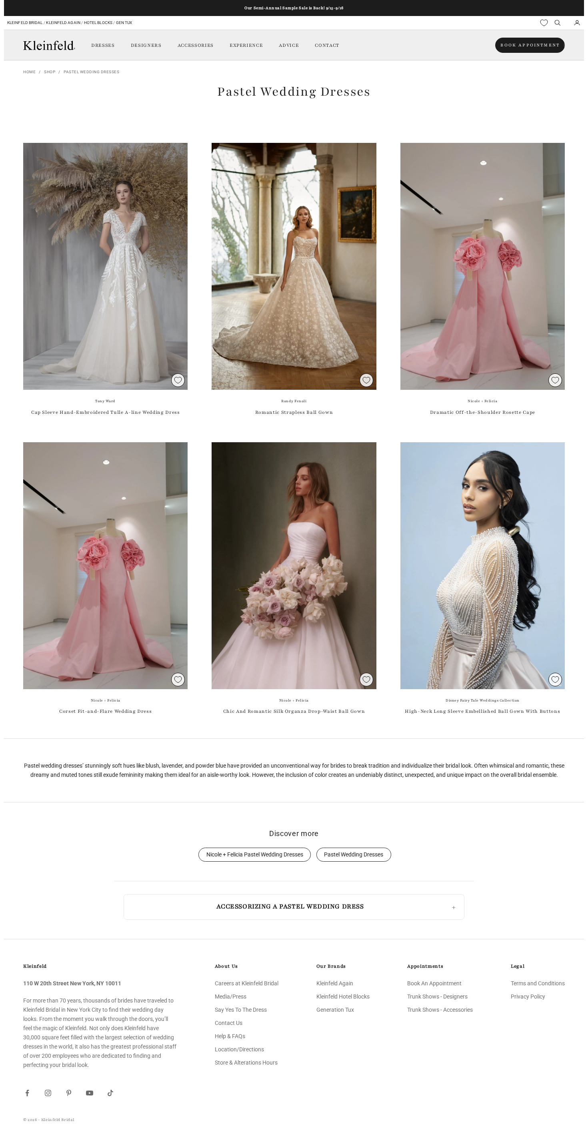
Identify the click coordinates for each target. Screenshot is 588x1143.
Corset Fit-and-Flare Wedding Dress (105, 711)
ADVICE (289, 45)
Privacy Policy (528, 996)
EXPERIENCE (246, 45)
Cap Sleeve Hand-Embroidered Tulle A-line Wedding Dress (105, 412)
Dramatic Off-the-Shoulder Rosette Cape (482, 412)
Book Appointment (530, 45)
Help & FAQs (230, 1036)
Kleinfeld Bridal (25, 22)
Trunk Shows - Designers (437, 996)
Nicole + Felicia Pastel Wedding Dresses (254, 854)
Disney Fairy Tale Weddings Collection (483, 700)
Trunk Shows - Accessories (440, 1010)
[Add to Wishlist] (178, 380)
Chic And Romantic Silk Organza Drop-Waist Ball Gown (294, 711)
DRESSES (103, 45)
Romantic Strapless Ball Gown (294, 412)
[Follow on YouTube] (90, 1093)
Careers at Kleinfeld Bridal (246, 983)
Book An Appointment (434, 983)
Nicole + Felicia (482, 401)
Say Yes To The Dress (241, 1010)
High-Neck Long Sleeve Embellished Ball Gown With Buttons (482, 711)
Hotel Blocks (98, 22)
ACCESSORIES (196, 45)
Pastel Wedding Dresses (91, 72)
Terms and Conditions (538, 983)
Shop (49, 72)
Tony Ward (105, 401)
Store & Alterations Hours (246, 1062)
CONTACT (327, 45)
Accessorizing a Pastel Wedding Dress (290, 906)
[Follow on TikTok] (110, 1093)
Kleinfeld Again (63, 22)
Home (29, 72)
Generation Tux (335, 1010)
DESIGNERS (146, 45)
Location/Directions (239, 1049)
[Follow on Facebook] (27, 1093)
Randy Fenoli (293, 401)
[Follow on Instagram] (48, 1093)
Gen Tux (124, 22)
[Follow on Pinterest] (69, 1093)
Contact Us (228, 1023)
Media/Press (230, 996)
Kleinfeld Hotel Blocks (343, 996)
